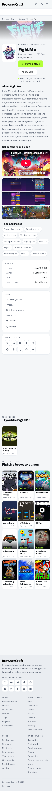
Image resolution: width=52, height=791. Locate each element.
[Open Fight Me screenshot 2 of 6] (38, 184)
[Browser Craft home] (12, 4)
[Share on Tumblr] (20, 349)
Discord (29, 72)
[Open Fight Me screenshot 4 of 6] (38, 198)
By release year (35, 748)
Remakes (32, 772)
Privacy (6, 786)
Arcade (31, 717)
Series (31, 752)
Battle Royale (8, 764)
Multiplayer (7, 709)
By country (33, 756)
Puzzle (31, 713)
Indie (30, 701)
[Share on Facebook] (26, 343)
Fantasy (31, 725)
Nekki (29, 57)
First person (8, 752)
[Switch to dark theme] (41, 4)
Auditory (6, 768)
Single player (8, 740)
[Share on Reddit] (14, 343)
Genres (5, 705)
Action (31, 709)
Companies (7, 725)
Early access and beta (38, 760)
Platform (32, 721)
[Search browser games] (36, 4)
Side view (6, 744)
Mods (30, 764)
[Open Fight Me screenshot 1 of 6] (14, 184)
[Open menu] (47, 4)
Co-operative (8, 760)
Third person (8, 756)
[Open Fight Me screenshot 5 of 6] (14, 212)
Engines (6, 721)
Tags (4, 717)
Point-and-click (35, 729)
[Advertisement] (26, 11)
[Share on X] (7, 343)
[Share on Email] (33, 349)
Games (22, 19)
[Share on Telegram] (7, 349)
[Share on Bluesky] (20, 343)
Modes (5, 713)
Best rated (33, 744)
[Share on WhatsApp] (33, 343)
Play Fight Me (32, 63)
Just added (33, 740)
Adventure (33, 705)
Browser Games (9, 701)
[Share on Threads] (14, 349)
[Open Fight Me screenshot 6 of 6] (38, 212)
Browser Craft (9, 19)
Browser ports (34, 768)
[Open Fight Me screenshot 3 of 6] (14, 198)
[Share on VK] (26, 349)
